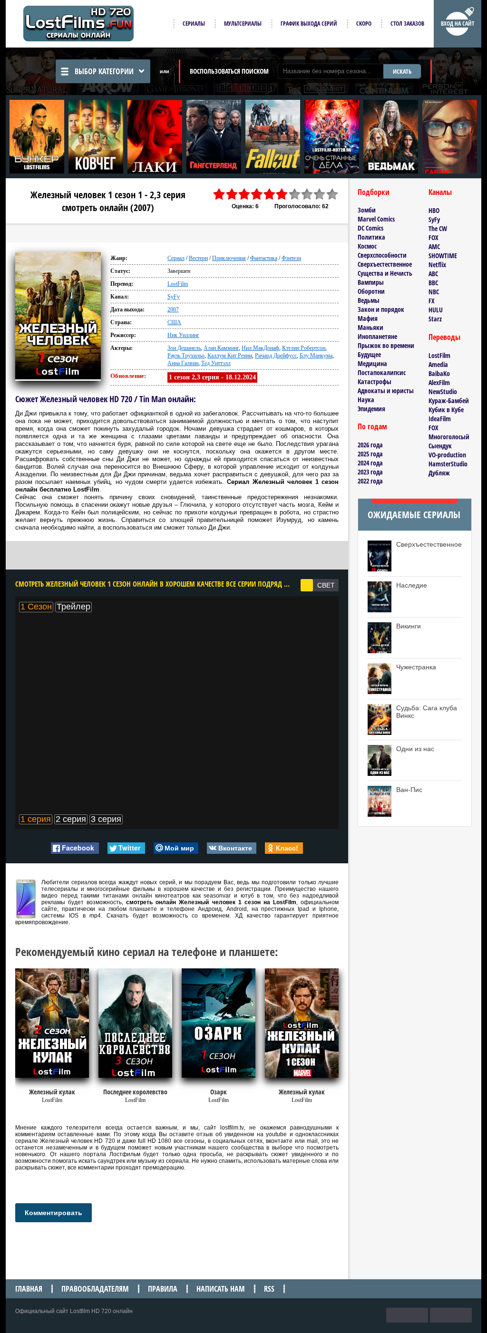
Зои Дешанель (184, 348)
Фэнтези (291, 258)
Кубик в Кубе (446, 409)
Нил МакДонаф (260, 348)
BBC (433, 282)
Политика (371, 236)
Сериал (176, 258)
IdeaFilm (440, 418)
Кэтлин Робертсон (303, 348)
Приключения (229, 258)
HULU (436, 309)
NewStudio (443, 391)
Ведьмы (369, 300)
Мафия (368, 318)
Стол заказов (407, 23)
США (174, 322)
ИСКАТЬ (402, 71)
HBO (434, 210)
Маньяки (370, 327)
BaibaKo (439, 373)
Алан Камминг (221, 348)
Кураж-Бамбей (449, 400)
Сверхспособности (382, 255)
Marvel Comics (376, 218)
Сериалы (194, 23)
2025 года (370, 453)
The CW (438, 228)
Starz (435, 318)
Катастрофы (374, 381)
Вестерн (198, 258)
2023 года (370, 471)
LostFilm (177, 283)
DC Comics (370, 227)
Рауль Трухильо (186, 355)
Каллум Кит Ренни (229, 355)
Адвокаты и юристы (386, 390)
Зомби (367, 209)
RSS (269, 1289)
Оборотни (371, 291)
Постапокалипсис (382, 372)
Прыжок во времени (386, 345)
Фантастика (263, 258)
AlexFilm (439, 382)
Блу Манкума (316, 355)
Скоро (363, 23)
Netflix (437, 264)
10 (332, 194)
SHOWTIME (443, 255)
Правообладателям (95, 1289)
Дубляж (439, 472)
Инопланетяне (377, 336)
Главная (28, 1289)
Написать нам (220, 1289)
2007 (173, 309)
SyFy (173, 296)
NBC (434, 291)
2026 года (370, 444)
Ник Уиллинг (183, 335)
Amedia (438, 364)
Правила (162, 1289)
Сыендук (440, 445)
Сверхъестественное (385, 264)
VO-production (447, 454)
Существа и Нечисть (385, 273)
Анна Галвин (182, 363)
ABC (433, 273)
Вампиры (371, 282)
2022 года (370, 480)
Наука (366, 399)
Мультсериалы (243, 23)
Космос (367, 246)
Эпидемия (371, 408)
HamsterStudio (448, 463)
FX (432, 300)
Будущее (369, 354)
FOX (433, 237)
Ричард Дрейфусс (276, 355)
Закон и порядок (381, 309)
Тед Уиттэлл (216, 363)
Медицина (372, 363)
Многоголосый (449, 436)
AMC (434, 246)
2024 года (370, 462)
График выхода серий (309, 23)
